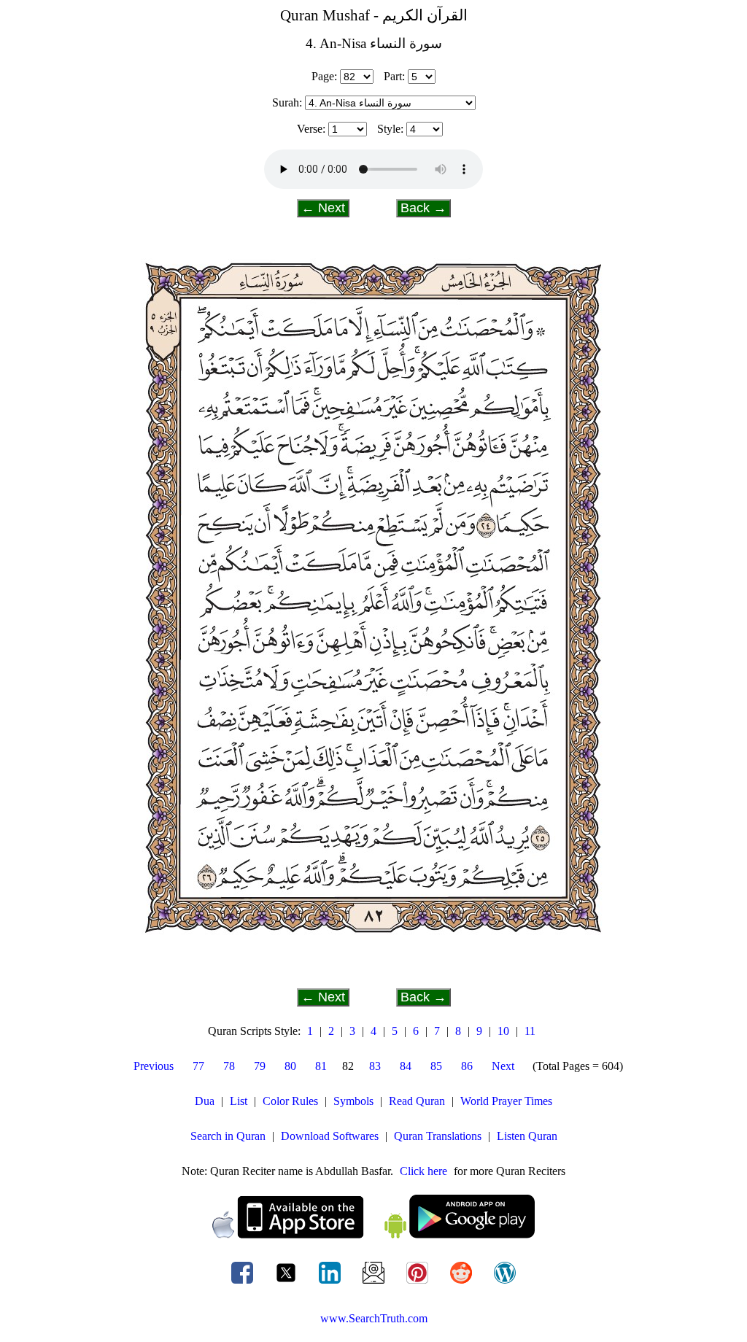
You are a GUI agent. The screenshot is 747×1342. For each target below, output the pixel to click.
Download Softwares (330, 1136)
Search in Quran (228, 1136)
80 (290, 1066)
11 (530, 1031)
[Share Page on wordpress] (505, 1283)
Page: (324, 76)
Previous (153, 1066)
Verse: (311, 129)
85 (436, 1066)
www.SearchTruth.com (373, 1318)
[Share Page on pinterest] (418, 1283)
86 (467, 1066)
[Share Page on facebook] (243, 1283)
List (238, 1101)
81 (321, 1066)
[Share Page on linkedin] (331, 1283)
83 (375, 1066)
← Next (323, 208)
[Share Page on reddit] (462, 1283)
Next (503, 1066)
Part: (394, 76)
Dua (204, 1101)
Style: (390, 129)
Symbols (353, 1101)
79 (260, 1066)
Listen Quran (527, 1136)
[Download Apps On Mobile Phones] (373, 1234)
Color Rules (290, 1101)
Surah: (287, 102)
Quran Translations (437, 1136)
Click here (423, 1171)
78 (229, 1066)
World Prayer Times (506, 1101)
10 (503, 1031)
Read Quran (417, 1101)
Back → (423, 208)
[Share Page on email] (375, 1283)
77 (198, 1066)
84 (405, 1066)
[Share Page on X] (287, 1283)
